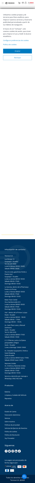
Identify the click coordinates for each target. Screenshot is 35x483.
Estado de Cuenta (10, 412)
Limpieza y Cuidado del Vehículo (15, 395)
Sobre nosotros (10, 422)
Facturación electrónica (12, 415)
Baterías (7, 392)
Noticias (7, 418)
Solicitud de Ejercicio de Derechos (16, 428)
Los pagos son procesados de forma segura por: (15, 461)
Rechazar (17, 58)
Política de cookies (10, 44)
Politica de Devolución (12, 435)
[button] (25, 2)
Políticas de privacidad (12, 425)
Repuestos (8, 398)
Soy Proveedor (9, 438)
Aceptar (17, 51)
